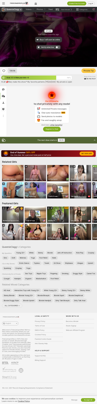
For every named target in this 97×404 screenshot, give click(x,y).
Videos (30, 9)
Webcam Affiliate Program (75, 330)
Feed (50, 9)
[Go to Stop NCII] (9, 377)
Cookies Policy (40, 335)
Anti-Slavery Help (41, 343)
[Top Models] (35, 3)
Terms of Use (40, 326)
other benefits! (56, 125)
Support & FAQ (40, 356)
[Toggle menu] (3, 3)
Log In (90, 3)
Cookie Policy (24, 401)
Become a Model (72, 321)
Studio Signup (71, 326)
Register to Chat (52, 129)
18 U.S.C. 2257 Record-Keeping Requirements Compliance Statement (27, 388)
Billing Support (40, 360)
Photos (41, 9)
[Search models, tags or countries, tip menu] (93, 9)
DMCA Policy (39, 330)
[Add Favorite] (3, 70)
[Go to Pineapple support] (21, 370)
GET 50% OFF (86, 153)
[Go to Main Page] (19, 3)
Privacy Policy (40, 321)
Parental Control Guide (43, 339)
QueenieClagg (9, 247)
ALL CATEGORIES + (12, 306)
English (8, 323)
